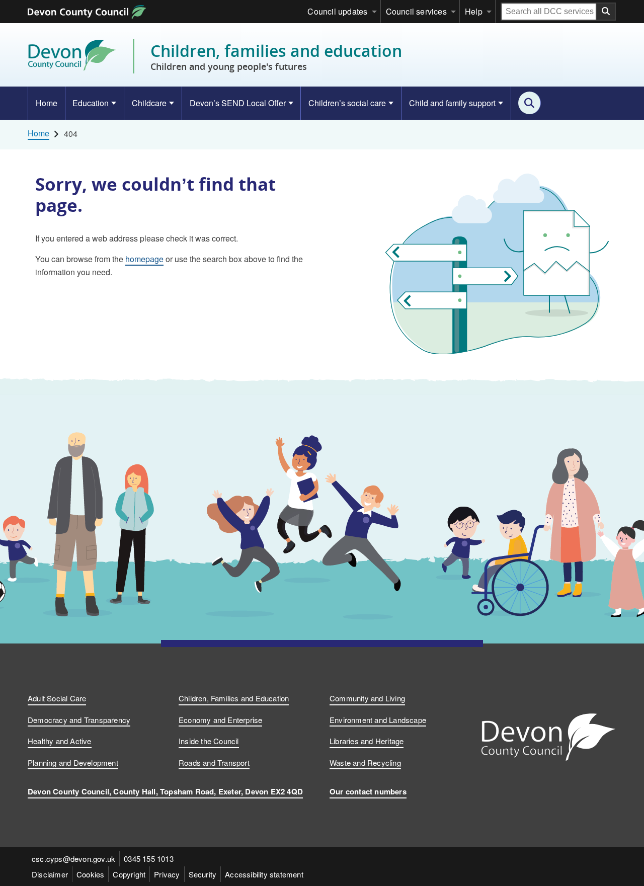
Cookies (90, 874)
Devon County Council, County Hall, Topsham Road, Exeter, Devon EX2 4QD (165, 791)
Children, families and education (276, 56)
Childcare (149, 103)
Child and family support (452, 103)
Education (90, 103)
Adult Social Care (57, 698)
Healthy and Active (60, 741)
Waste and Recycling (365, 762)
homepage (144, 259)
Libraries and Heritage (367, 741)
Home (46, 103)
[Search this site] (529, 103)
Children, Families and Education (234, 698)
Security (203, 874)
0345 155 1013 (149, 858)
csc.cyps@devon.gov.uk (73, 858)
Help (473, 11)
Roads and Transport (214, 762)
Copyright (129, 874)
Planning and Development (73, 762)
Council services (416, 11)
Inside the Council (209, 741)
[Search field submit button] (606, 12)
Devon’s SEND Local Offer (238, 103)
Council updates (337, 11)
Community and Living (367, 698)
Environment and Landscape (378, 719)
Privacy (167, 874)
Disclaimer (50, 874)
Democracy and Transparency (79, 719)
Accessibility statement (264, 874)
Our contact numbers (368, 791)
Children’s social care (347, 103)
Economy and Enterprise (220, 719)
